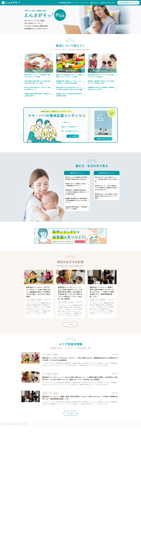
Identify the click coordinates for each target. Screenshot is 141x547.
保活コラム (93, 3)
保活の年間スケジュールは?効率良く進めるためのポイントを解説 (37, 76)
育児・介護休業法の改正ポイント (71, 131)
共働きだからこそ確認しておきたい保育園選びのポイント (76, 185)
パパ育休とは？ (65, 122)
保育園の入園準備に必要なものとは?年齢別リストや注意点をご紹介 (101, 82)
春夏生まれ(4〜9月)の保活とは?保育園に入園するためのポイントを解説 (106, 196)
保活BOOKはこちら (103, 139)
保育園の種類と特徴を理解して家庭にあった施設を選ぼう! (37, 95)
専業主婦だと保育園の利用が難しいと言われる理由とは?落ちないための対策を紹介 (76, 192)
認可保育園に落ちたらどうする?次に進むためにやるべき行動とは (101, 76)
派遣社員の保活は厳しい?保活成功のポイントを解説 (76, 208)
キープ (77, 3)
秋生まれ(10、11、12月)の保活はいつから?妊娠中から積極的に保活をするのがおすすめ (106, 188)
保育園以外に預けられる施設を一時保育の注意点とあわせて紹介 (101, 88)
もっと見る (72, 136)
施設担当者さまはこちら (129, 3)
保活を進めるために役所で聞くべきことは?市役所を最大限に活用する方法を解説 (69, 88)
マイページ (84, 3)
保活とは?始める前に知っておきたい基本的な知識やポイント (37, 88)
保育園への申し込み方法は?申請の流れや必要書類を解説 (69, 95)
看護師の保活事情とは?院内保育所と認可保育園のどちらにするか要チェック (76, 200)
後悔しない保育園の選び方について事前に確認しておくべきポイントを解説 (69, 76)
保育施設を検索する (66, 3)
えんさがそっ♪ (6, 424)
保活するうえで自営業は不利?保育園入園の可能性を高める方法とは (76, 178)
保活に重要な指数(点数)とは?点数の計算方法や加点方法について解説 (37, 82)
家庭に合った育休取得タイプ (69, 127)
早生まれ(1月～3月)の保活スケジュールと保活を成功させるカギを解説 (106, 179)
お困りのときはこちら (108, 3)
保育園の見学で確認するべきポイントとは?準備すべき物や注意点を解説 (69, 82)
